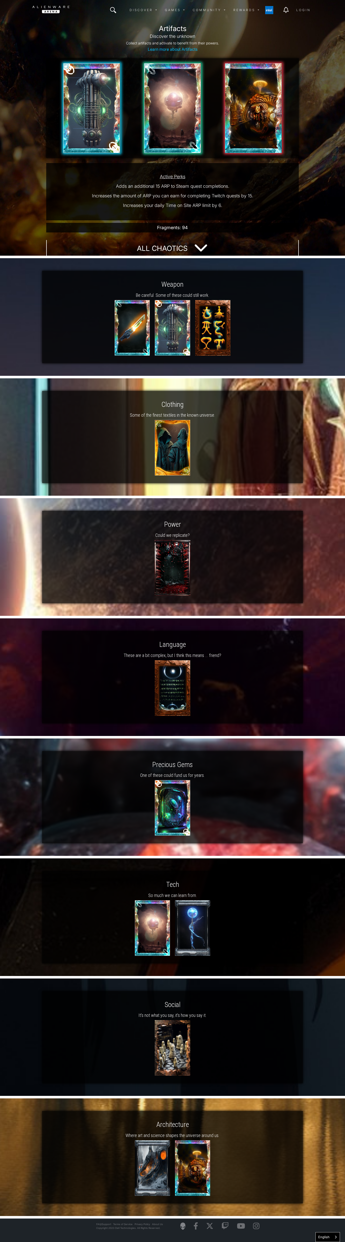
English (324, 1237)
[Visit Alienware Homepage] (182, 1226)
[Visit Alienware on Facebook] (195, 1226)
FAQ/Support (103, 1224)
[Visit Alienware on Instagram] (256, 1226)
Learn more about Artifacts (173, 49)
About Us (157, 1224)
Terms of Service (123, 1224)
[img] (113, 10)
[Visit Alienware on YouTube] (241, 1226)
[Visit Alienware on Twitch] (225, 1226)
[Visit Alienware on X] (209, 1226)
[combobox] (327, 1237)
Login (303, 10)
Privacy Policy (142, 1224)
